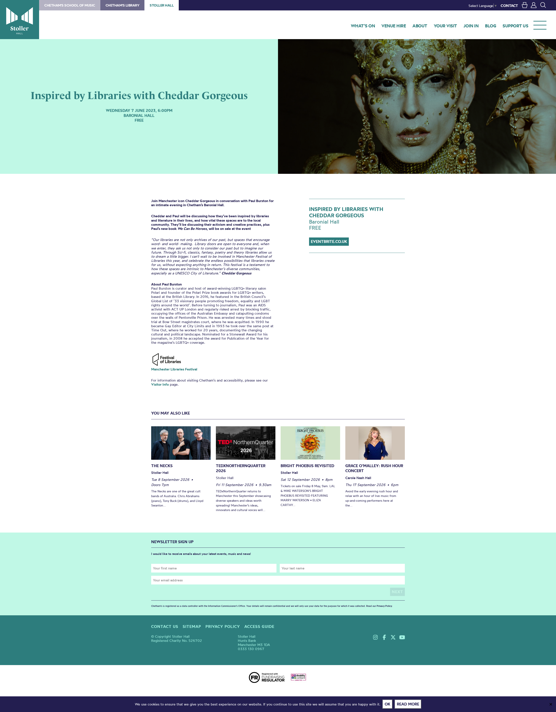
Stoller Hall (19, 19)
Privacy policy (222, 626)
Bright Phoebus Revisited (307, 465)
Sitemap (192, 626)
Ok (387, 704)
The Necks (162, 465)
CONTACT (509, 5)
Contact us (164, 626)
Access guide (259, 626)
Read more (408, 704)
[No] (550, 704)
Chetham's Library (122, 5)
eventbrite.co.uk (329, 241)
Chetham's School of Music (69, 5)
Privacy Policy (384, 605)
